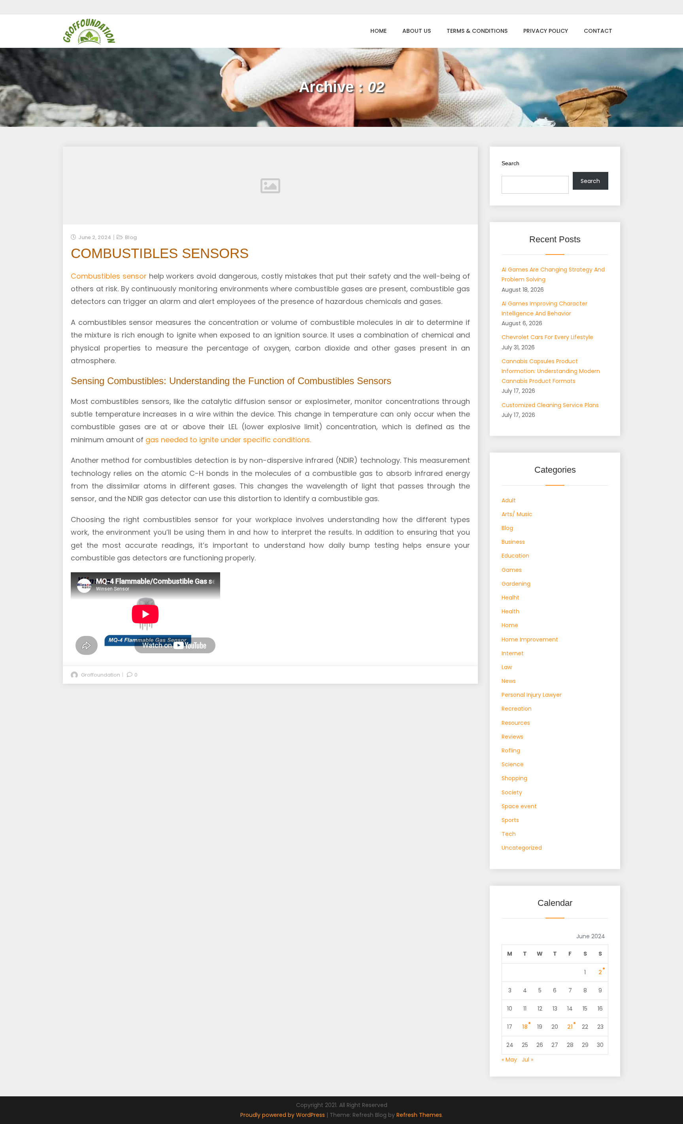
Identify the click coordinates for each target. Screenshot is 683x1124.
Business (513, 542)
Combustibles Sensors (160, 253)
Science (513, 764)
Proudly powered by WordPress (283, 1115)
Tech (509, 834)
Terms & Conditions (477, 31)
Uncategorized (522, 848)
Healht (510, 598)
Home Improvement (530, 639)
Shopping (514, 778)
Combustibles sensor (109, 276)
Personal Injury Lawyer (532, 695)
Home (378, 31)
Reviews (512, 737)
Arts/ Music (517, 514)
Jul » (527, 1060)
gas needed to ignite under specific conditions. (228, 440)
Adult (509, 500)
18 (525, 1027)
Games (512, 570)
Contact (598, 31)
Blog (131, 237)
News (509, 681)
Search (510, 163)
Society (512, 792)
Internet (513, 653)
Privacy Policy (545, 31)
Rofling (511, 750)
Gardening (516, 584)
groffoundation (100, 675)
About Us (416, 31)
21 (570, 1027)
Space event (519, 806)
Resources (516, 723)
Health (510, 611)
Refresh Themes (419, 1115)
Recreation (517, 709)
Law (507, 667)
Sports (510, 820)
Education (515, 556)
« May (509, 1060)
